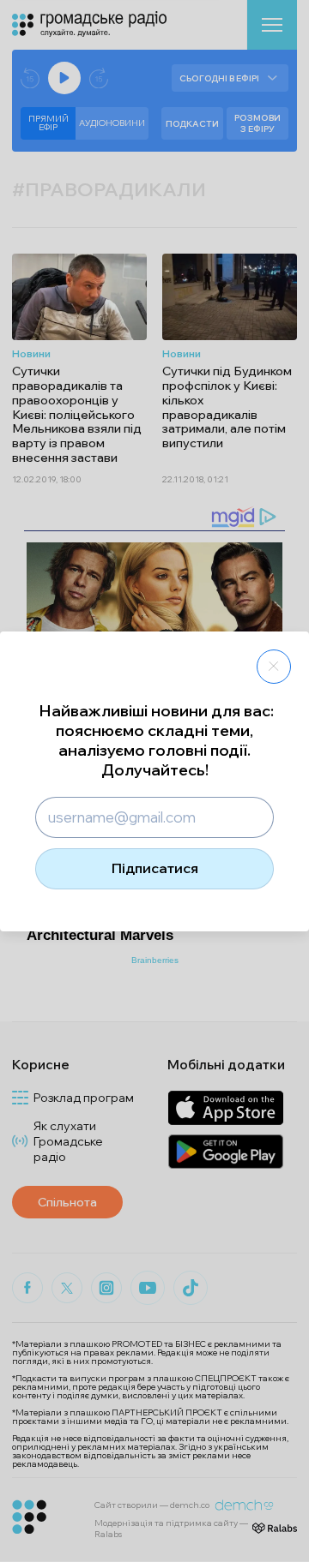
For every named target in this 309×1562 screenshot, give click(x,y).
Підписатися (155, 868)
